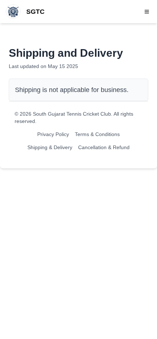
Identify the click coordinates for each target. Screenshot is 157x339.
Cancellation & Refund (104, 147)
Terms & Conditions (97, 134)
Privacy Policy (53, 134)
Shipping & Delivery (49, 147)
